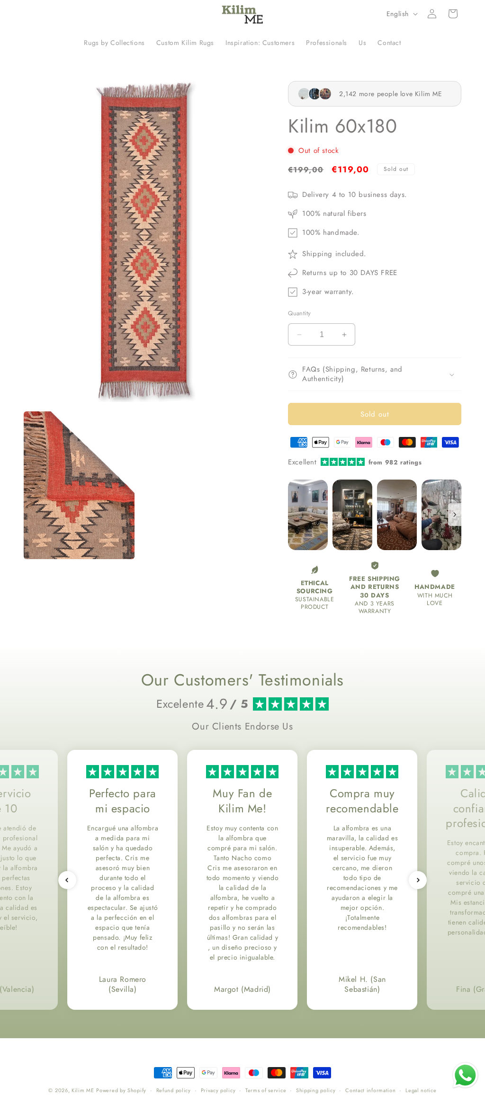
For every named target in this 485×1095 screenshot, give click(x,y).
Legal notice (420, 1090)
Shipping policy (316, 1090)
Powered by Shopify (121, 1090)
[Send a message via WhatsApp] (465, 1075)
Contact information (370, 1090)
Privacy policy (218, 1090)
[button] (452, 13)
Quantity (299, 313)
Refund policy (173, 1090)
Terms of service (265, 1090)
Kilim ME (83, 1090)
